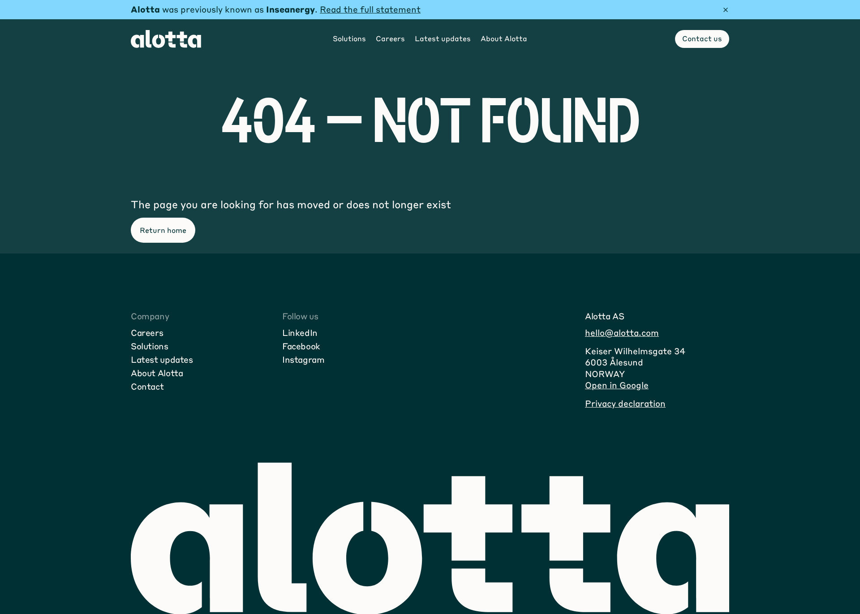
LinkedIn (300, 332)
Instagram (303, 359)
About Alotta (157, 372)
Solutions (149, 346)
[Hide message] (725, 9)
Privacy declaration (625, 403)
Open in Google (617, 385)
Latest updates (162, 359)
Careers (147, 332)
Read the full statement (370, 9)
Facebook (301, 346)
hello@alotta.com (622, 332)
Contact (147, 386)
